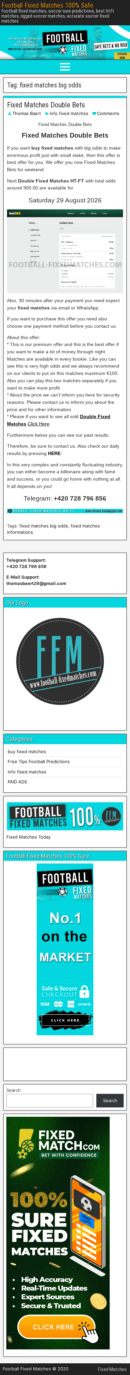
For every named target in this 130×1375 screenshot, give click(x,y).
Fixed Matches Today (28, 837)
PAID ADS (17, 781)
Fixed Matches (112, 1369)
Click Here (38, 423)
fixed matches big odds (43, 525)
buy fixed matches (27, 751)
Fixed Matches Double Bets (46, 105)
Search (13, 1090)
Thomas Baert (26, 113)
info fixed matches (69, 113)
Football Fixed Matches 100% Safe (47, 5)
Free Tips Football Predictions (39, 761)
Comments (108, 113)
